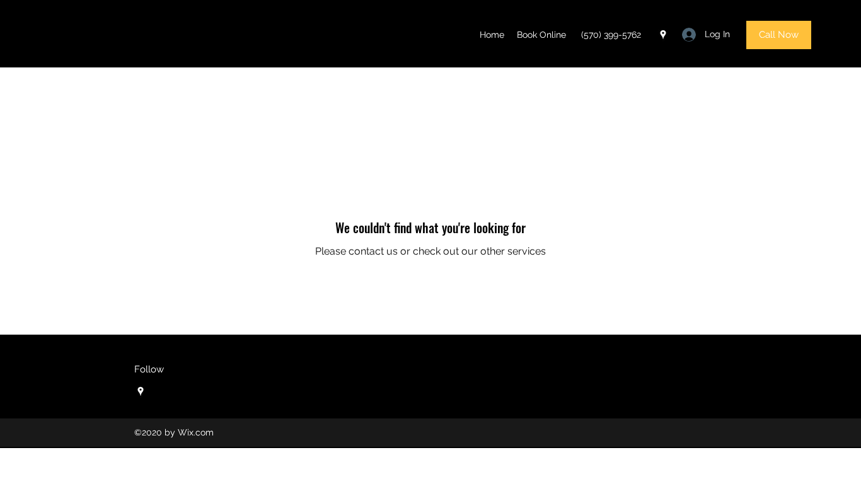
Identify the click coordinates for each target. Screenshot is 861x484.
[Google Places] (663, 34)
